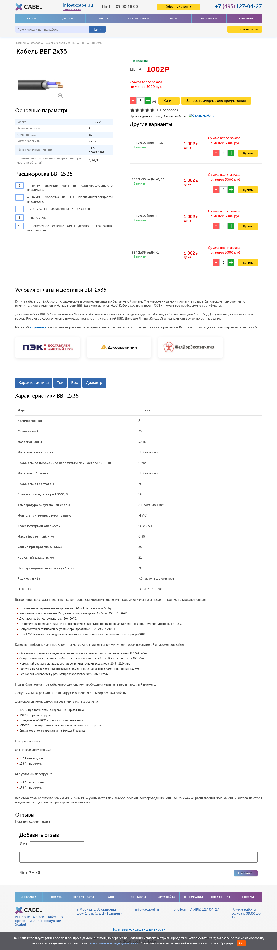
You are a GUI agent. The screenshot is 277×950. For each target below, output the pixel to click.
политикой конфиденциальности (114, 943)
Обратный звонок (178, 7)
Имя (23, 844)
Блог (173, 18)
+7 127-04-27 (238, 6)
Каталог (33, 18)
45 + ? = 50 (29, 872)
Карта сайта (166, 896)
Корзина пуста (247, 29)
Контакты (209, 18)
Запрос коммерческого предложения (216, 101)
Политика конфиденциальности (138, 929)
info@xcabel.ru (78, 5)
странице (38, 327)
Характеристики (34, 382)
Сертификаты (138, 18)
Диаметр (94, 382)
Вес (74, 382)
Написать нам (72, 9)
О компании (193, 896)
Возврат (248, 896)
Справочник (244, 18)
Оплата (103, 18)
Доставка (68, 18)
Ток (60, 382)
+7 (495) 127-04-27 (203, 909)
